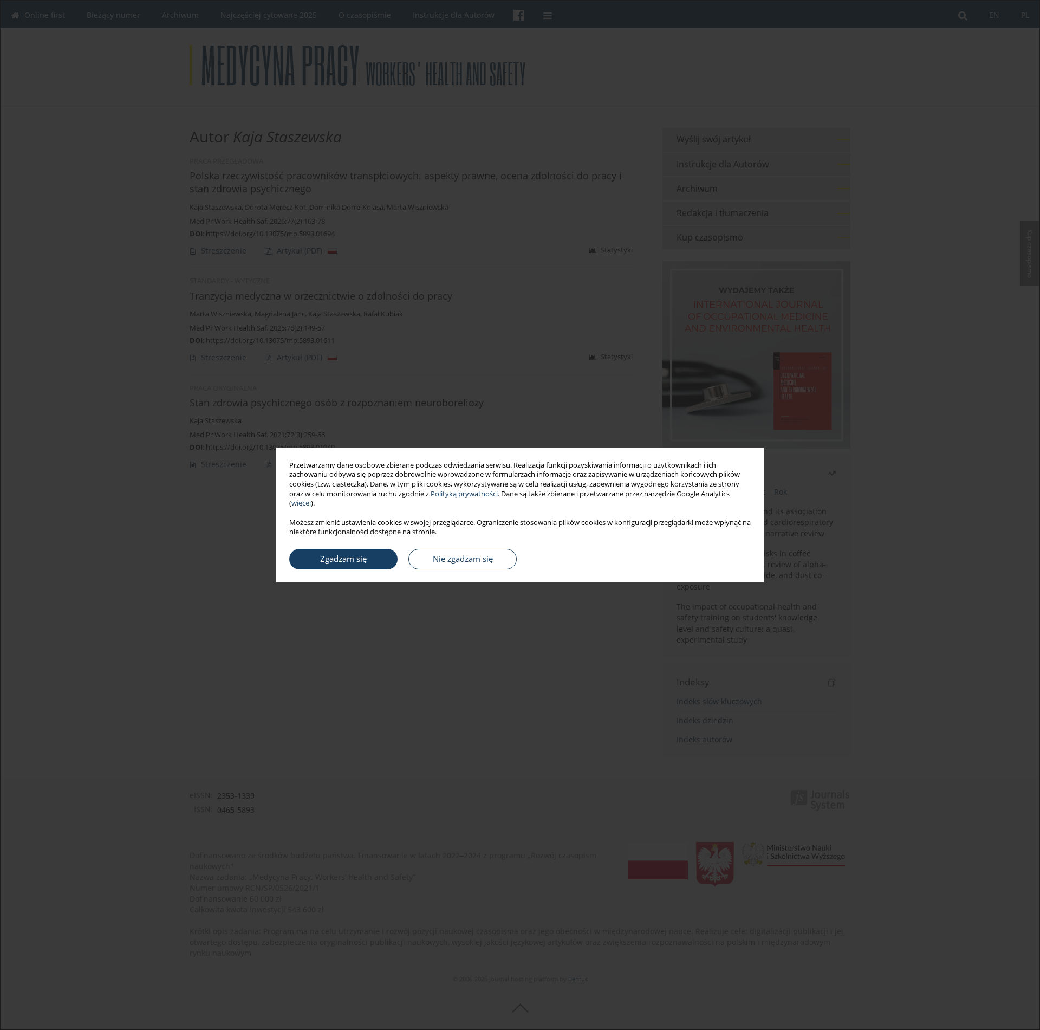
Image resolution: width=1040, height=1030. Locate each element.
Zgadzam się (343, 559)
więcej (301, 503)
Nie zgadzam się (463, 559)
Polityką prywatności (464, 493)
